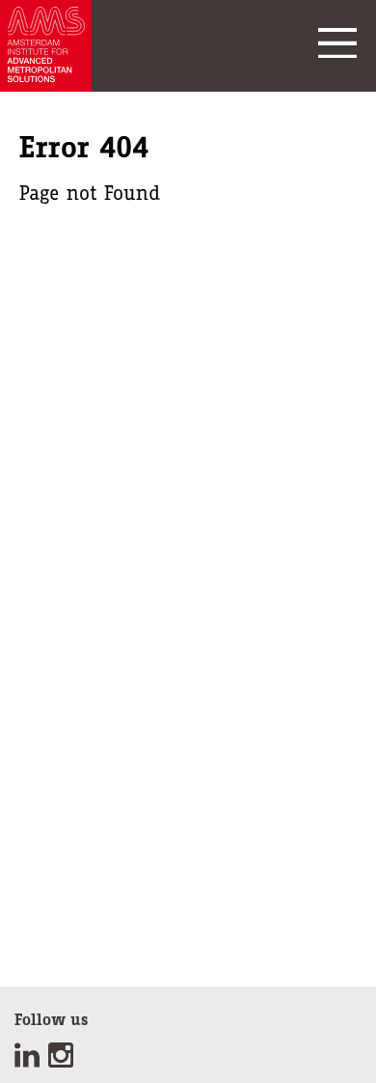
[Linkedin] (31, 1061)
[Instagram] (63, 1061)
